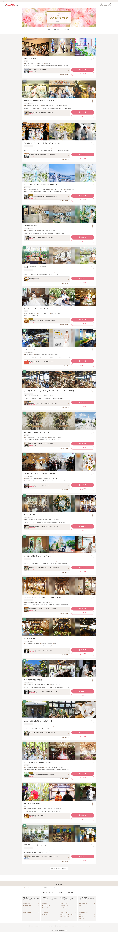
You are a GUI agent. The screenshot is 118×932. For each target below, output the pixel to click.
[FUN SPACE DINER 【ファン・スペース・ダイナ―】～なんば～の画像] (59, 586)
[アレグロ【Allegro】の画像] (59, 627)
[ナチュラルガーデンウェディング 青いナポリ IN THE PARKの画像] (59, 131)
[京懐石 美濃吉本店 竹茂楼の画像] (59, 792)
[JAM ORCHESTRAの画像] (59, 338)
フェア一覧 (83, 69)
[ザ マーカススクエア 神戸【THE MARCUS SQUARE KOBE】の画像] (59, 173)
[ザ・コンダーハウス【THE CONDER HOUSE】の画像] (59, 751)
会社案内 (27, 926)
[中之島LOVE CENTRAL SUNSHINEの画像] (59, 255)
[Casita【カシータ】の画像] (59, 503)
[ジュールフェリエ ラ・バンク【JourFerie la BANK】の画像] (59, 462)
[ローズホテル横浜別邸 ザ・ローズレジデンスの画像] (59, 544)
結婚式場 (40, 887)
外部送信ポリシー (51, 926)
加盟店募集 (67, 926)
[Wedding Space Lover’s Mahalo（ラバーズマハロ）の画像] (59, 89)
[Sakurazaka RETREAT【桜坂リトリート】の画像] (59, 421)
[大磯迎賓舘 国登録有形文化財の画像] (59, 668)
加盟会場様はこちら (59, 926)
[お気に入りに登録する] (92, 58)
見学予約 (84, 73)
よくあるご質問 (89, 926)
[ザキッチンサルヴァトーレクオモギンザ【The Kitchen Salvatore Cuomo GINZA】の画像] (59, 379)
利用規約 (31, 926)
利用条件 (36, 926)
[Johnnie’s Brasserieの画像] (59, 214)
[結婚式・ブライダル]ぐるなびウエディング (30, 887)
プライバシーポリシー (43, 926)
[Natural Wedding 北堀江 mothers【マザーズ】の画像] (59, 709)
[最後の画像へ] (93, 47)
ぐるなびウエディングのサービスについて (77, 926)
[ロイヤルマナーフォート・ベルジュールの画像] (59, 297)
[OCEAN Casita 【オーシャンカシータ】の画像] (59, 833)
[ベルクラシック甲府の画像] (59, 47)
